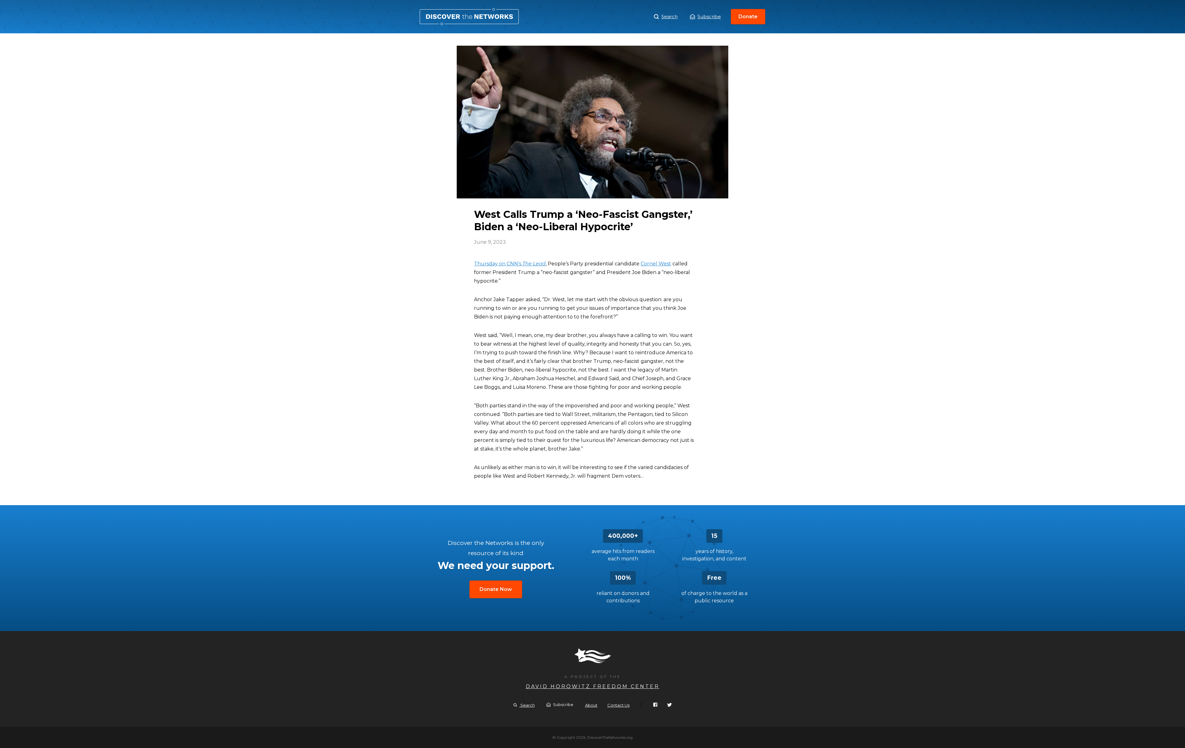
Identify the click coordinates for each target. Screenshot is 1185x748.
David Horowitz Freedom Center (592, 686)
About (591, 705)
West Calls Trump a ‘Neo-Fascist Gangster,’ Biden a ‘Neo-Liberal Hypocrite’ (469, 16)
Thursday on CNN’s (510, 264)
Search (669, 16)
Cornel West (656, 264)
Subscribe (709, 16)
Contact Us (618, 705)
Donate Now (496, 589)
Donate (748, 16)
